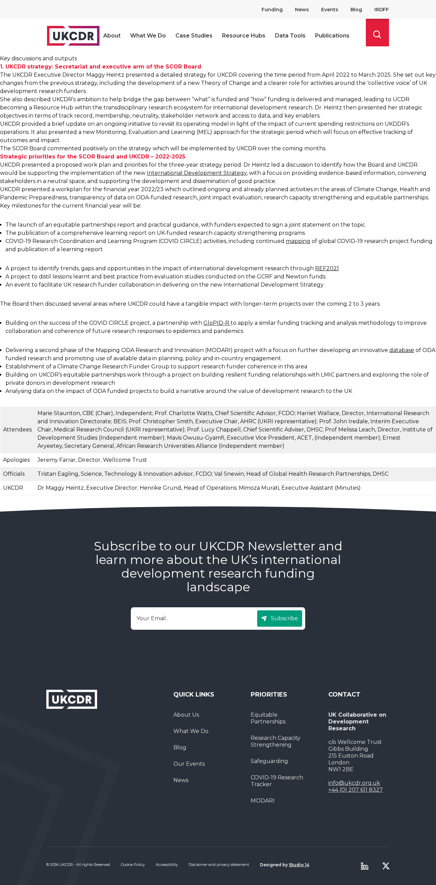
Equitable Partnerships (268, 718)
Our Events (189, 764)
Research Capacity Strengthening (275, 741)
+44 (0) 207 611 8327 (355, 790)
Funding (272, 9)
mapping (298, 241)
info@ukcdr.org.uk (354, 783)
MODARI (263, 800)
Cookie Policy (133, 864)
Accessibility (167, 864)
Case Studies (194, 35)
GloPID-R (217, 323)
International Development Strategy (197, 173)
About (112, 35)
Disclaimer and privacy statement (219, 864)
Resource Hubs (243, 35)
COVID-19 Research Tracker (277, 781)
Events (329, 9)
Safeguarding (269, 761)
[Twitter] (386, 866)
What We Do (148, 35)
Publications (332, 35)
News (302, 9)
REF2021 (327, 268)
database (401, 350)
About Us (186, 715)
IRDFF (381, 9)
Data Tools (290, 35)
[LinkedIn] (364, 866)
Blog (356, 9)
